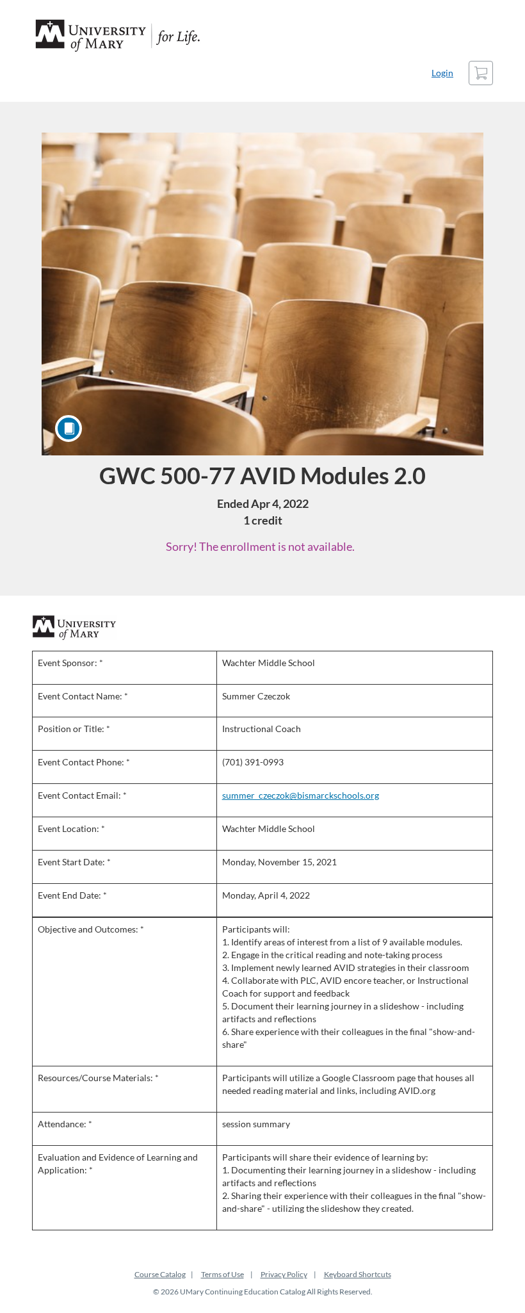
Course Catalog (160, 1274)
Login (442, 72)
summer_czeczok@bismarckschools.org (300, 795)
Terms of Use (222, 1274)
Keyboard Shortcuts (357, 1274)
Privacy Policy (284, 1274)
